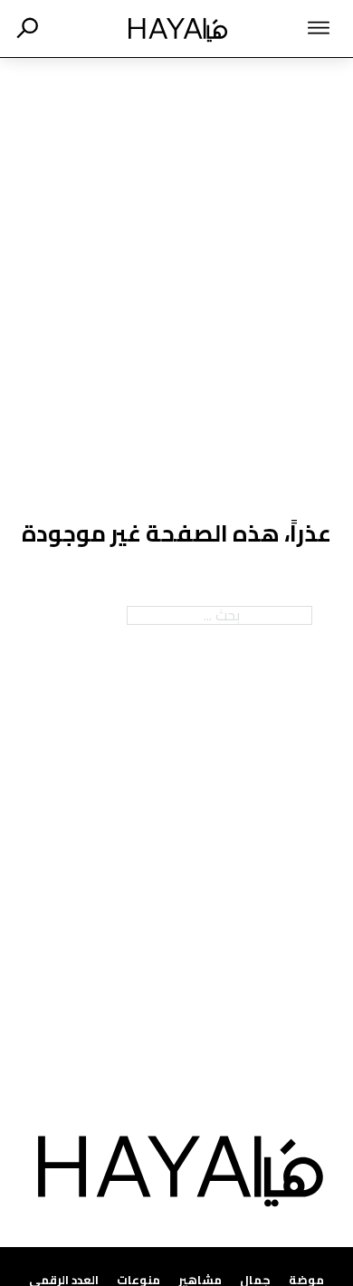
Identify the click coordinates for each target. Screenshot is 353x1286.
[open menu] (299, 28)
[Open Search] (27, 28)
